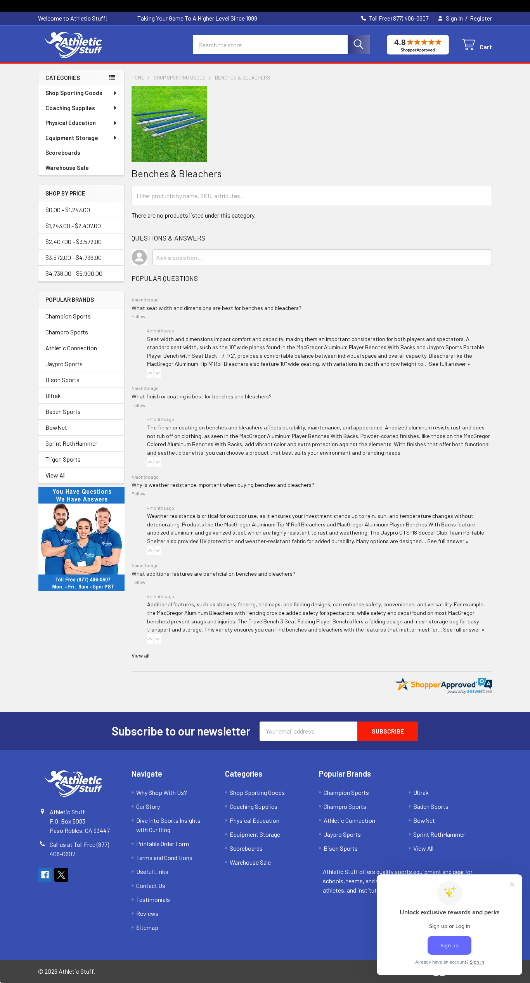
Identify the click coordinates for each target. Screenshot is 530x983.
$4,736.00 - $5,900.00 (73, 273)
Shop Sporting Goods (73, 92)
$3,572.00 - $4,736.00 (73, 257)
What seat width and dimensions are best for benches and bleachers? (216, 308)
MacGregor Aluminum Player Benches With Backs (355, 347)
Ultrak (53, 395)
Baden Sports (63, 411)
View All (55, 475)
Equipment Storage (71, 137)
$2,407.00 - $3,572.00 (73, 241)
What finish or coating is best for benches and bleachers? (202, 396)
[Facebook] (45, 875)
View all (140, 655)
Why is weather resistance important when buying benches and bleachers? (223, 484)
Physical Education (70, 122)
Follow (138, 316)
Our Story (148, 806)
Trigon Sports (63, 459)
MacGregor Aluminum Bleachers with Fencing (211, 612)
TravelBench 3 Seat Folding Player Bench (298, 621)
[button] (150, 373)
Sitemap (147, 927)
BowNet (56, 427)
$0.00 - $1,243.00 (67, 209)
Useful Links (152, 871)
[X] (61, 875)
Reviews (147, 913)
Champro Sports (66, 332)
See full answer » (449, 363)
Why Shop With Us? (161, 792)
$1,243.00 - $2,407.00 (73, 225)
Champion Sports (68, 316)
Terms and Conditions (164, 857)
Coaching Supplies (70, 107)
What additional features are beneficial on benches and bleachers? (213, 573)
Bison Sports (62, 379)
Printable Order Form (162, 843)
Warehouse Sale (67, 167)
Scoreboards (62, 152)
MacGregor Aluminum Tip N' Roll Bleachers (197, 363)
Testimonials (153, 899)
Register (481, 18)
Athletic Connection (71, 347)
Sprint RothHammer (71, 443)
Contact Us (150, 885)
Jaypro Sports (64, 363)
